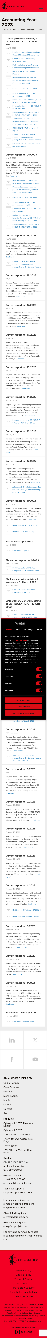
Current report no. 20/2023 (21, 155)
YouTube (35, 1059)
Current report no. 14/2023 (21, 397)
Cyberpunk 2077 (12, 1130)
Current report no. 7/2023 (20, 802)
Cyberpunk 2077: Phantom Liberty (18, 1124)
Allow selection (23, 707)
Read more (14, 176)
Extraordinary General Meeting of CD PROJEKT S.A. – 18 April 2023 (23, 604)
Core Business (11, 1087)
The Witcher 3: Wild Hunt (17, 1134)
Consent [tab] (8, 630)
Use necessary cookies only (23, 713)
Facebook (11, 1059)
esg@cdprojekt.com (16, 1226)
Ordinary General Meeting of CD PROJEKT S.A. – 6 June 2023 (22, 41)
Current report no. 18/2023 (21, 275)
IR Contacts (23, 1283)
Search (7, 1113)
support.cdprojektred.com (17, 1192)
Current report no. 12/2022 (21, 461)
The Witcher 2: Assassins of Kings (18, 1140)
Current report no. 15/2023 (21, 367)
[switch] (39, 676)
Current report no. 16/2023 (21, 335)
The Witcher (10, 1146)
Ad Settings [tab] (28, 630)
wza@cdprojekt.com (16, 1217)
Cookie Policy (23, 1275)
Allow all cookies (23, 700)
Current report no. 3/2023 (20, 926)
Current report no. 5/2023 (20, 856)
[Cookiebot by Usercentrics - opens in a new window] (15, 623)
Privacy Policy (23, 1270)
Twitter (35, 1040)
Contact (7, 1109)
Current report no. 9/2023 (20, 729)
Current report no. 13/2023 (21, 431)
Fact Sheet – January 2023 (21, 1012)
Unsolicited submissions (23, 1292)
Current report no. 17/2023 (21, 305)
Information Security (23, 1288)
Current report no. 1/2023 (20, 983)
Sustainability (10, 1096)
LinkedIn (11, 1040)
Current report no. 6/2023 (20, 829)
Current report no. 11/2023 (21, 501)
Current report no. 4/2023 (20, 885)
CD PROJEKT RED (13, 6)
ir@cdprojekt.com (15, 1207)
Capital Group (11, 1083)
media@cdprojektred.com (19, 1204)
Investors (8, 1091)
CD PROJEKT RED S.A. (15, 1162)
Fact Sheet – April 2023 (19, 541)
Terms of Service (23, 1279)
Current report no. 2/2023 (20, 956)
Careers (7, 1104)
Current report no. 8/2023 (20, 769)
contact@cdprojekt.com (18, 1183)
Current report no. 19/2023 (21, 235)
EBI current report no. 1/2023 (22, 560)
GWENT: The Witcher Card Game (18, 1151)
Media (6, 1100)
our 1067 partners (19, 640)
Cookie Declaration (23, 1296)
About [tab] (39, 630)
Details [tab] (18, 630)
